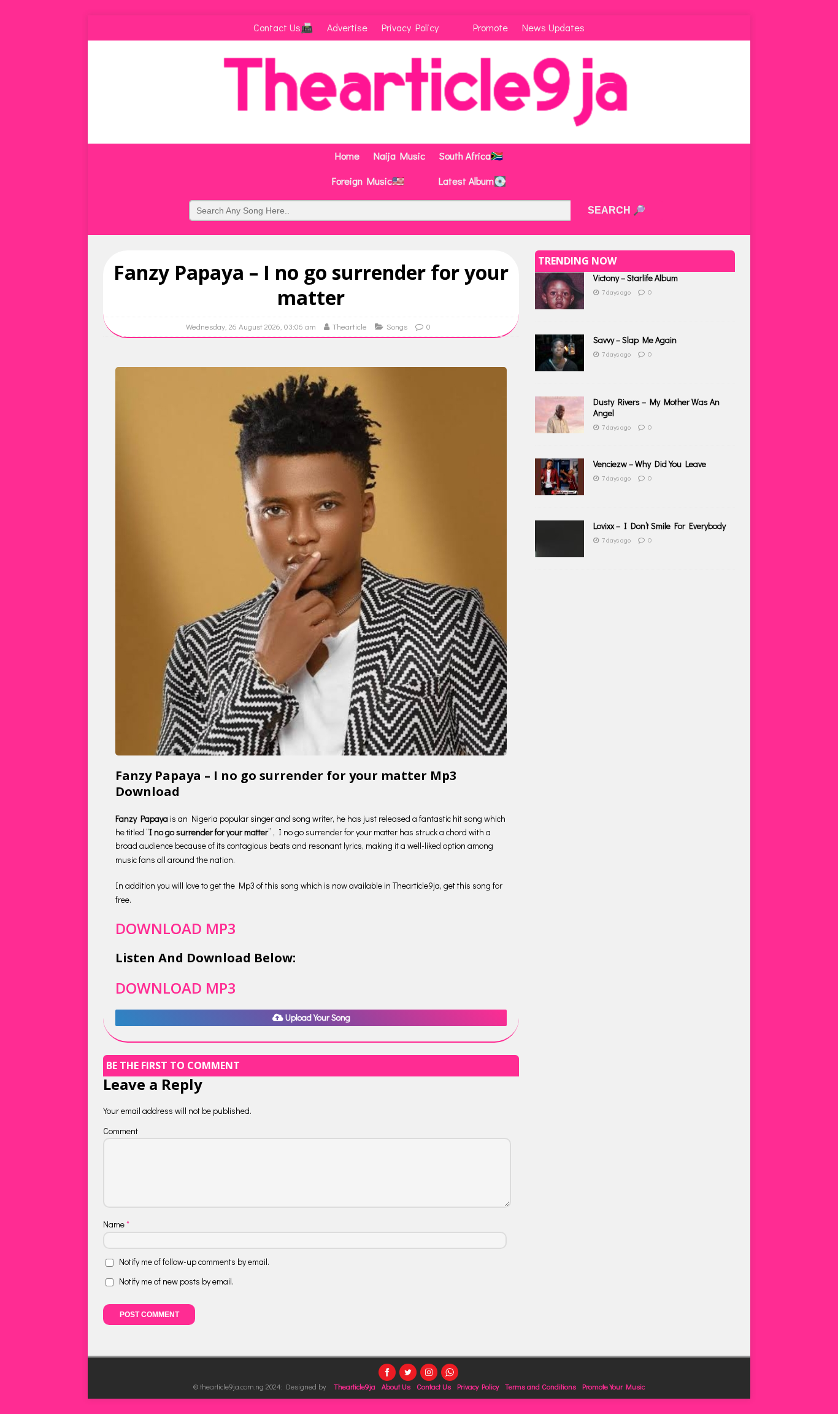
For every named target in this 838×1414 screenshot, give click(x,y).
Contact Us (434, 1386)
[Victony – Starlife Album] (559, 302)
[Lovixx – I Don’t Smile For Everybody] (559, 550)
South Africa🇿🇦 (471, 155)
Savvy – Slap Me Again (635, 340)
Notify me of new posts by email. (176, 1281)
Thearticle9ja (354, 1386)
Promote (490, 27)
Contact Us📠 (283, 27)
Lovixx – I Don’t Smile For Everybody (659, 525)
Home (347, 155)
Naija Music (399, 155)
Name (114, 1224)
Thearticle (350, 326)
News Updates (553, 27)
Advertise (347, 27)
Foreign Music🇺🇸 (368, 180)
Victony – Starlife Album (635, 278)
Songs (396, 326)
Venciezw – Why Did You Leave (649, 463)
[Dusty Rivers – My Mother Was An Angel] (559, 426)
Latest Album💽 (472, 180)
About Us (396, 1386)
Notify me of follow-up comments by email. (194, 1261)
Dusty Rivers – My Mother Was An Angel (656, 407)
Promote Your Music (613, 1386)
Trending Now (577, 261)
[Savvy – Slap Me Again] (559, 364)
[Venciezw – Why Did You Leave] (559, 488)
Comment (120, 1131)
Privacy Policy (410, 27)
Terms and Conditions (540, 1386)
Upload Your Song (316, 1017)
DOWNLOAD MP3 (175, 928)
